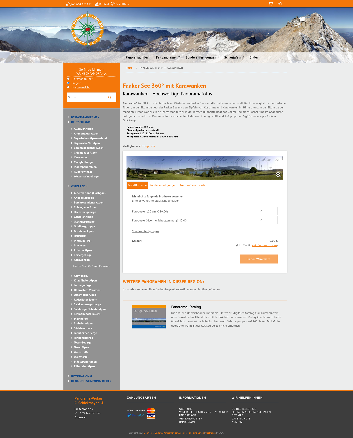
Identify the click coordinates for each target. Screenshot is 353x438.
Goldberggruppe (84, 226)
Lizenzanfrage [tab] (187, 185)
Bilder (253, 57)
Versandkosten (190, 419)
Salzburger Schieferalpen (90, 309)
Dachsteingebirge (85, 212)
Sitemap (237, 415)
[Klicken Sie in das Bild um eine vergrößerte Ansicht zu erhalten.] (204, 168)
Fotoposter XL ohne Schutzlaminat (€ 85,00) (159, 220)
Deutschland (80, 122)
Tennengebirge (83, 337)
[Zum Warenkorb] (270, 4)
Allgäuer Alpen (83, 128)
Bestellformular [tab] (137, 185)
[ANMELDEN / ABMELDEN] (279, 4)
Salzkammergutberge (87, 304)
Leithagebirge (82, 285)
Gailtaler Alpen (83, 217)
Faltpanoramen (166, 57)
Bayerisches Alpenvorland (90, 138)
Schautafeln (232, 57)
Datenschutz (241, 419)
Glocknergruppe (84, 221)
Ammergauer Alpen (86, 133)
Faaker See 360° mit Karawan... (92, 266)
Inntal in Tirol (82, 240)
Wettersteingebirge (86, 176)
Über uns (185, 409)
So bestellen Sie (244, 409)
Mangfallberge (83, 162)
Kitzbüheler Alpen (85, 280)
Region (76, 83)
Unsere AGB (187, 415)
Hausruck (80, 236)
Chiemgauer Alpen (85, 152)
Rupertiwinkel (83, 171)
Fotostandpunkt (82, 79)
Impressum (187, 422)
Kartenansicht (81, 87)
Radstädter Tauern (85, 299)
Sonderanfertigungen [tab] (162, 185)
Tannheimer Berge (85, 333)
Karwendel (81, 157)
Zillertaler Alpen (84, 366)
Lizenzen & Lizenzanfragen (251, 412)
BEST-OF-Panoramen (85, 117)
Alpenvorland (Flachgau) (90, 193)
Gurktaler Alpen (84, 231)
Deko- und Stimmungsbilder (91, 381)
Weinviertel (81, 357)
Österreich (79, 186)
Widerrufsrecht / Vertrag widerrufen (202, 412)
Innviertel (80, 245)
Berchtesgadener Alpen (89, 148)
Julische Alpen (83, 250)
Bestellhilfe (122, 4)
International (82, 376)
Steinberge (81, 318)
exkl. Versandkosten (264, 245)
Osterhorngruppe (85, 295)
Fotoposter (148, 146)
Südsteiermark (83, 328)
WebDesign (210, 432)
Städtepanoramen (85, 167)
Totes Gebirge (82, 342)
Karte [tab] (202, 185)
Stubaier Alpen (83, 323)
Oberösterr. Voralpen (87, 290)
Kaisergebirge (83, 255)
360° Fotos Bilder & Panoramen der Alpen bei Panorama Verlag (174, 432)
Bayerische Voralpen (87, 143)
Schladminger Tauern (87, 314)
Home (129, 67)
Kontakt (104, 4)
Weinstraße (81, 352)
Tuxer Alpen (81, 347)
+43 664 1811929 (82, 4)
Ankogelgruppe (84, 197)
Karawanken (82, 259)
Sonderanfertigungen (201, 57)
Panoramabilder (137, 57)
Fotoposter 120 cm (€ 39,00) (150, 211)
